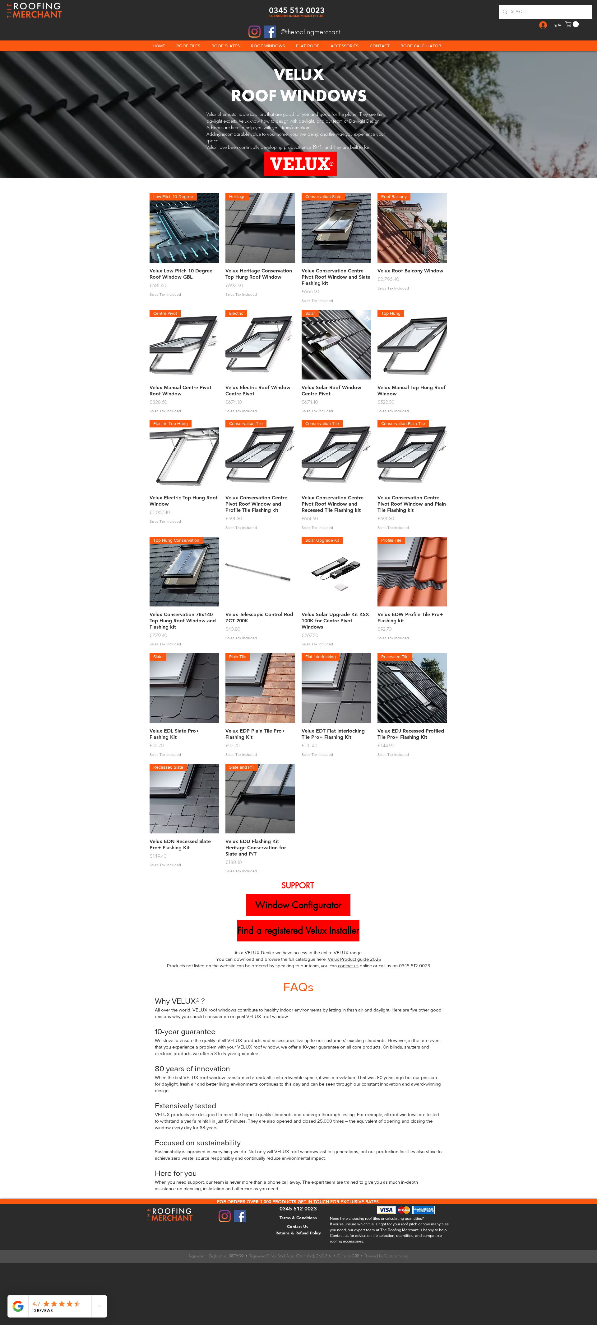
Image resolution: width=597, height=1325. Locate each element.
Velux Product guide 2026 (354, 959)
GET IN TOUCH (313, 1202)
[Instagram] (254, 32)
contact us (348, 965)
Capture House (396, 1256)
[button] (572, 24)
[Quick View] (260, 571)
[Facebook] (270, 32)
